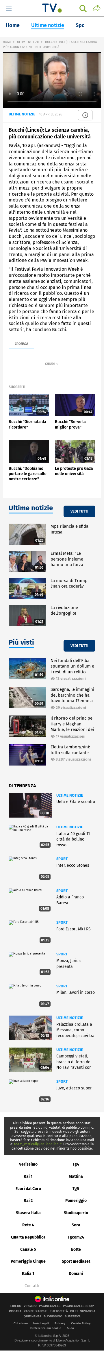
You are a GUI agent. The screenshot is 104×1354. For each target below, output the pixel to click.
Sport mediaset (76, 1261)
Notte (76, 1249)
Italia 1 (28, 1273)
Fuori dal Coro (28, 1188)
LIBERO (15, 1306)
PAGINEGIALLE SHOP (78, 1306)
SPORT (62, 859)
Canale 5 (28, 1249)
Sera (76, 1225)
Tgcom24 (76, 1237)
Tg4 (76, 1164)
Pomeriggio (76, 1200)
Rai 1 (28, 1176)
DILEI (74, 1311)
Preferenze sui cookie (45, 1328)
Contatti (32, 1286)
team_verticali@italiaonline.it (38, 1144)
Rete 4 (28, 1225)
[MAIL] (96, 7)
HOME (7, 42)
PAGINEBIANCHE (36, 1311)
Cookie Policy (81, 1323)
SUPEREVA (73, 1316)
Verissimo (28, 1164)
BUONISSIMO (53, 1316)
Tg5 (76, 1188)
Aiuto (70, 1328)
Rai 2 (28, 1200)
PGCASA (15, 1311)
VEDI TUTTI (79, 511)
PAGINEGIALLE (50, 1306)
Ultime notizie (47, 25)
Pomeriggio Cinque (28, 1261)
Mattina (76, 1176)
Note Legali (41, 1323)
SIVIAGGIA (87, 1311)
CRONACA (21, 344)
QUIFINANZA (32, 1316)
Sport (82, 25)
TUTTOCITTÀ (59, 1311)
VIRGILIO (30, 1306)
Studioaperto (76, 1212)
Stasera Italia (28, 1212)
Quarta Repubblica (28, 1237)
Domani (76, 1273)
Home (13, 25)
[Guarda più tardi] (85, 115)
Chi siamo (21, 1323)
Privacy (60, 1323)
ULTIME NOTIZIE (28, 42)
